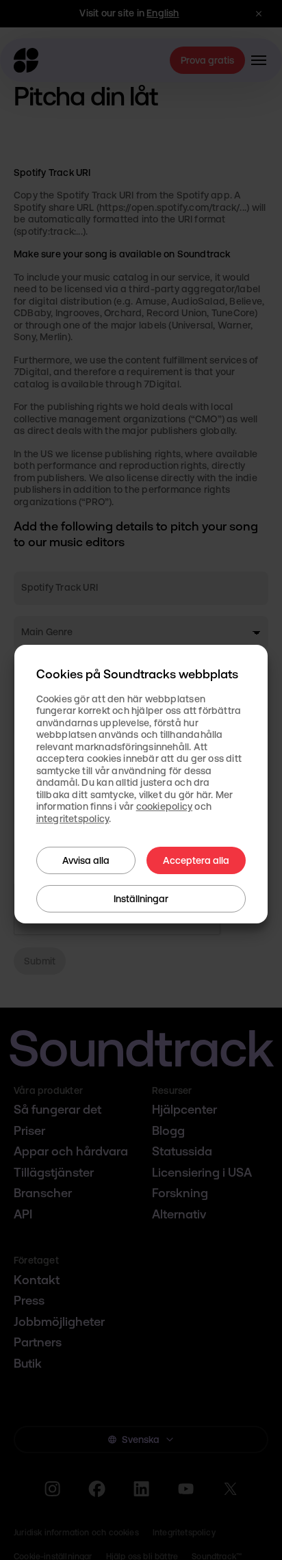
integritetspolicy (73, 818)
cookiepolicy (164, 806)
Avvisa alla (86, 860)
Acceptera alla (196, 860)
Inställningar (141, 898)
